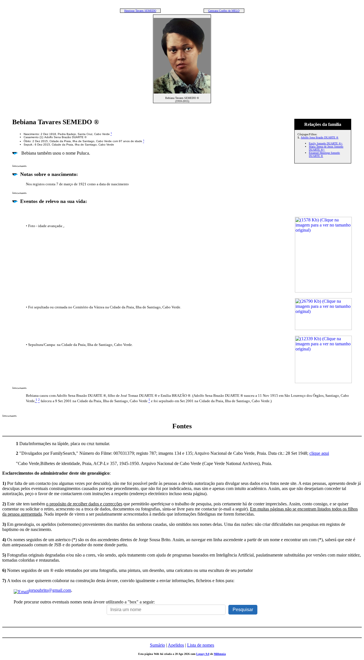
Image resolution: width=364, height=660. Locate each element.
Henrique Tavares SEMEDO (140, 10)
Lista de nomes (200, 645)
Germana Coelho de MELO (223, 10)
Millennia (220, 653)
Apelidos (176, 645)
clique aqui (319, 453)
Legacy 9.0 (202, 653)
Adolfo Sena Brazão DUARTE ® (319, 137)
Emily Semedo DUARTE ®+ (326, 143)
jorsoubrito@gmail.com (50, 590)
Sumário (157, 645)
